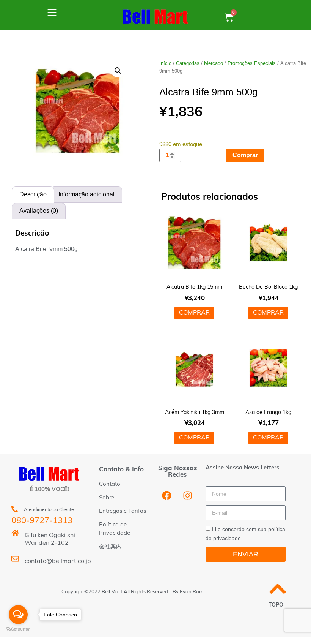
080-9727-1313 (41, 521)
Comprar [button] (194, 313)
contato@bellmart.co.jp (58, 561)
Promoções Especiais (252, 63)
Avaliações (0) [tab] (38, 210)
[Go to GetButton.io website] (18, 629)
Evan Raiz (191, 592)
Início (165, 63)
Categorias (187, 63)
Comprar (245, 155)
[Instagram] (187, 495)
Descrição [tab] (33, 194)
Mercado (213, 63)
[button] (118, 70)
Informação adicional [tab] (86, 194)
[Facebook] (166, 495)
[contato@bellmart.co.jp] (15, 559)
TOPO (276, 605)
